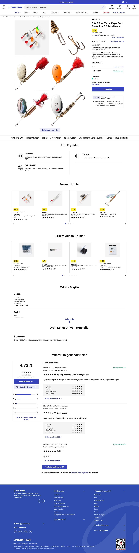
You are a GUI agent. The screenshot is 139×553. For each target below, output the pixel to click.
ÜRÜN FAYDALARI (17, 138)
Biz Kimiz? (57, 495)
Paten (96, 509)
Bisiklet (96, 506)
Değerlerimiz (58, 512)
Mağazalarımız (58, 497)
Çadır (95, 503)
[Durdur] (123, 2)
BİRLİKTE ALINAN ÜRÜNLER (51, 138)
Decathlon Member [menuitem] (119, 12)
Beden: (94, 67)
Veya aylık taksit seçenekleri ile (104, 35)
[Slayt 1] (68, 223)
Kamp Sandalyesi (99, 515)
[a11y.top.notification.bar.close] (126, 2)
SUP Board (97, 495)
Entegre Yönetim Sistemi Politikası (64, 515)
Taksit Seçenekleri (118, 37)
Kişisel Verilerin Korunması (32, 546)
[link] (26, 381)
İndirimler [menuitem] (106, 12)
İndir (71, 2)
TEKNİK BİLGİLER (70, 138)
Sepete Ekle (107, 89)
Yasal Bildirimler (44, 546)
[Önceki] (13, 223)
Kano (95, 497)
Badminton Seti (99, 500)
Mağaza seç (95, 84)
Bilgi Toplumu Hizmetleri (61, 506)
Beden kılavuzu (119, 67)
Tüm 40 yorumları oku (113, 41)
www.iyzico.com (33, 543)
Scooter (96, 512)
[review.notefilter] (39, 394)
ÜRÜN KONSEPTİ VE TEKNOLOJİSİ (91, 138)
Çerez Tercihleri (90, 546)
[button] (69, 146)
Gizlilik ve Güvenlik (65, 546)
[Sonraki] (125, 223)
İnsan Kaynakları (59, 509)
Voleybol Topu (98, 520)
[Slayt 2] (70, 223)
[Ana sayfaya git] (15, 7)
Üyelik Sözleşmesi (59, 503)
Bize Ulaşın (57, 500)
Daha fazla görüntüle (50, 130)
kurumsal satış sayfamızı (79, 473)
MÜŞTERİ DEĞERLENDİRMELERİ (117, 138)
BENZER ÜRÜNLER (32, 138)
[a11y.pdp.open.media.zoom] (32, 37)
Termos (96, 517)
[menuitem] (17, 12)
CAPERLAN (96, 19)
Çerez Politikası (55, 546)
